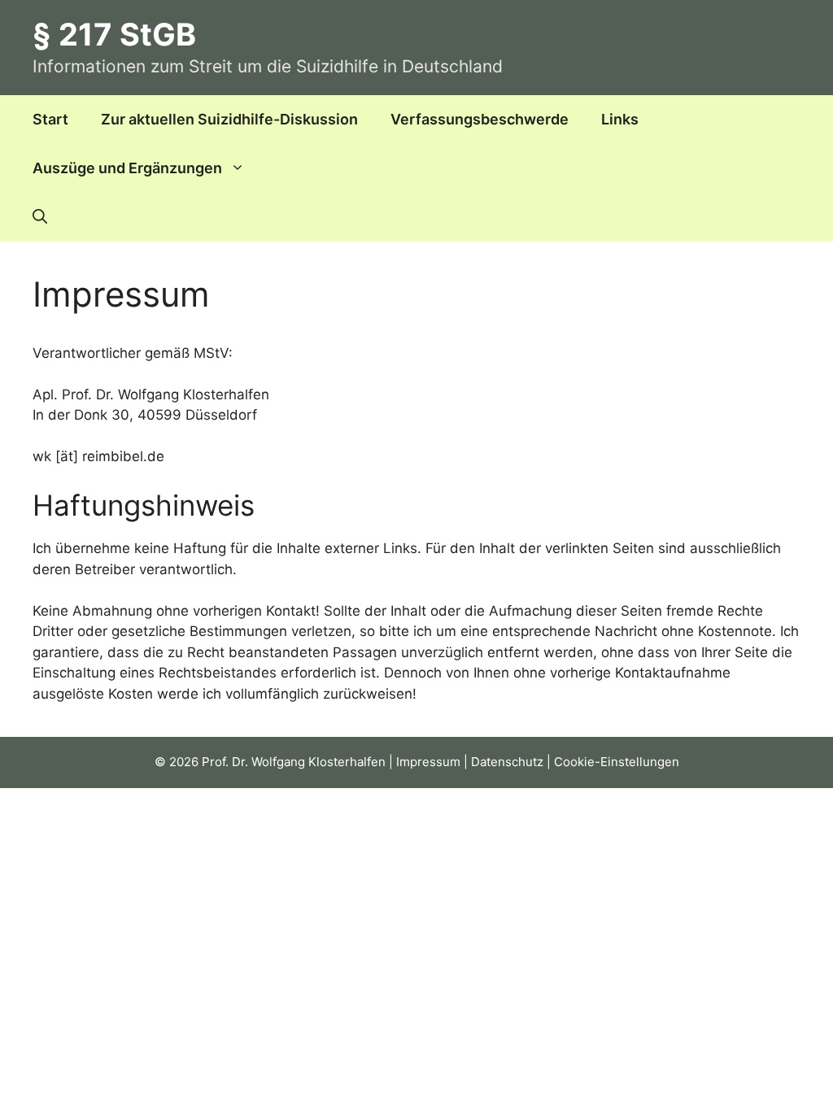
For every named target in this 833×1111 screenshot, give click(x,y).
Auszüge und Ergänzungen (127, 167)
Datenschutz (507, 761)
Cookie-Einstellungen (616, 761)
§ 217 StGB (114, 34)
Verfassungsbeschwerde (479, 119)
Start (50, 119)
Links (620, 119)
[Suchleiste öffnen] (39, 217)
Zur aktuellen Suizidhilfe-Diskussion (229, 119)
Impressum (428, 761)
